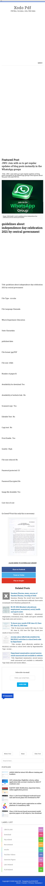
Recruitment (8, 844)
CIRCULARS (10, 216)
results (6, 849)
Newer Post (7, 754)
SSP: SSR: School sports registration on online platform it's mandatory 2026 (25, 804)
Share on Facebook (19, 569)
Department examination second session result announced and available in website (27, 654)
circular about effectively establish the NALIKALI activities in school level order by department (26, 639)
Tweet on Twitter (18, 575)
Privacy (31, 883)
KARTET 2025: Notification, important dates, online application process (24, 789)
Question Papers (10, 860)
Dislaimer (38, 883)
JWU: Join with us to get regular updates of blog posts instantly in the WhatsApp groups (22, 166)
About (18, 883)
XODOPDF (34, 881)
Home (4, 216)
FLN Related (8, 870)
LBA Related (8, 865)
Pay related (8, 839)
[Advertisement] (22, 34)
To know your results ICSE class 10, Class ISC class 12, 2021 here (26, 624)
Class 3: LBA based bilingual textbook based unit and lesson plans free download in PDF (24, 796)
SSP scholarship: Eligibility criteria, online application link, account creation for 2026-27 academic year (25, 782)
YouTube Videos (9, 854)
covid (15, 216)
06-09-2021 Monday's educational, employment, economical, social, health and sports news (25, 609)
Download (7, 834)
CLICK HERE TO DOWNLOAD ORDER (22, 563)
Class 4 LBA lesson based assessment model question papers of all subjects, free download (25, 812)
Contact (24, 883)
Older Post (37, 754)
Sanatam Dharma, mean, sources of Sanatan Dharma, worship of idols (24, 594)
